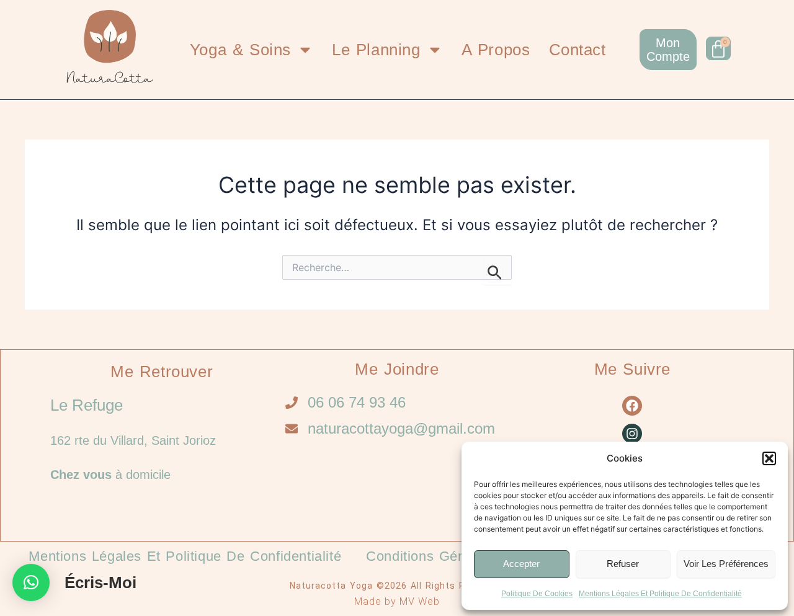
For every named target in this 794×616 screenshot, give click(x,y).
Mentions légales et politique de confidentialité (660, 593)
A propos (496, 49)
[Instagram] (632, 434)
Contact (577, 49)
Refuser (623, 563)
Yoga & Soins (240, 49)
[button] (769, 458)
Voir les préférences (726, 563)
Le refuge (86, 405)
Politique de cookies (537, 593)
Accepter (521, 563)
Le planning (376, 49)
